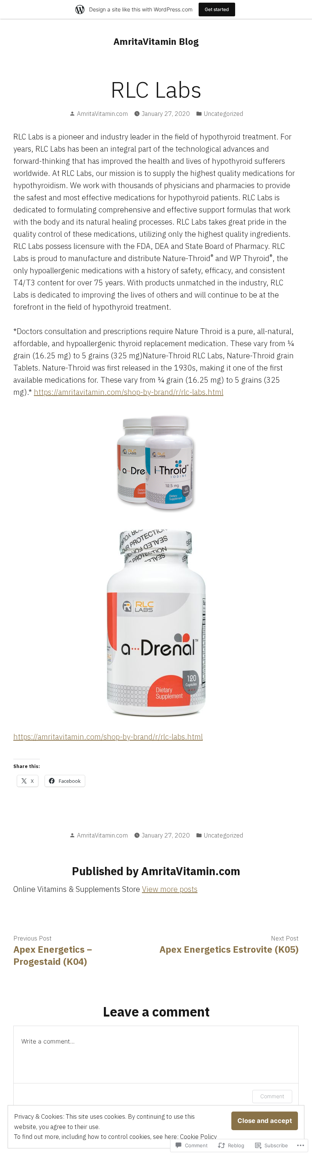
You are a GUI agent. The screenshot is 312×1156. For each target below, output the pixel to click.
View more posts (169, 889)
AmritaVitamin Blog (156, 41)
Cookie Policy (198, 1136)
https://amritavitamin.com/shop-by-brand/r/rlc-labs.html (128, 392)
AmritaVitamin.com (102, 113)
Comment (272, 1096)
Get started (217, 9)
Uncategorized (223, 113)
